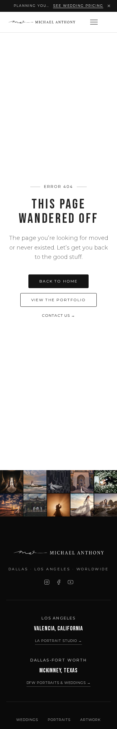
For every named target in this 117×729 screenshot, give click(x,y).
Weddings (27, 719)
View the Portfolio (58, 299)
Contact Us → (58, 315)
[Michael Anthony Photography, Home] (41, 22)
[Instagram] (47, 582)
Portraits (59, 719)
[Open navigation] (94, 22)
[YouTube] (70, 582)
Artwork (90, 719)
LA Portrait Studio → (58, 640)
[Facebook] (58, 582)
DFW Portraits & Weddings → (59, 682)
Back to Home (58, 281)
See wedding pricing (78, 6)
